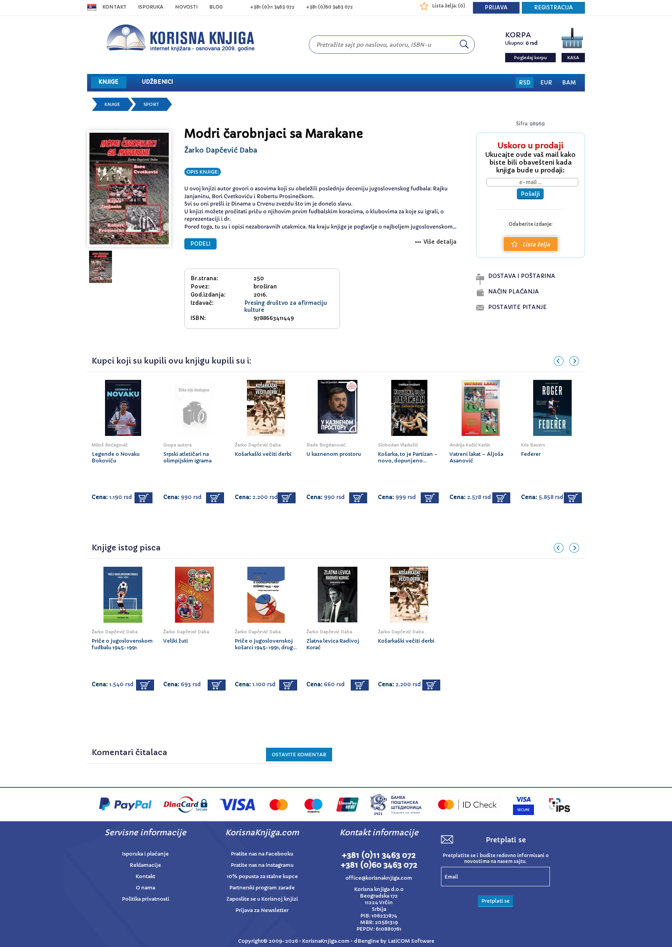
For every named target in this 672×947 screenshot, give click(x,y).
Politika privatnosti (145, 899)
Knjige (112, 104)
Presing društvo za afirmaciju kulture (285, 306)
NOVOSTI (186, 7)
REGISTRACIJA (553, 7)
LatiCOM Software (411, 941)
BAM (569, 82)
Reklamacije (145, 865)
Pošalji (530, 193)
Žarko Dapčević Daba (220, 150)
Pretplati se (495, 901)
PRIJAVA (496, 7)
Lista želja (536, 244)
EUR (546, 82)
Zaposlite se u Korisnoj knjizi (262, 899)
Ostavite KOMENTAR (299, 754)
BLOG (216, 7)
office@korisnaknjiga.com (378, 878)
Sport (151, 104)
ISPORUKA (150, 7)
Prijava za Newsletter (262, 910)
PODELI (200, 244)
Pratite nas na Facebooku (262, 853)
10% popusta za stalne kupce (262, 876)
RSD (524, 82)
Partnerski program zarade (262, 887)
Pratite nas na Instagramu (262, 865)
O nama (145, 887)
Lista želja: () (448, 6)
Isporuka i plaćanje (145, 853)
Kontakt (114, 7)
